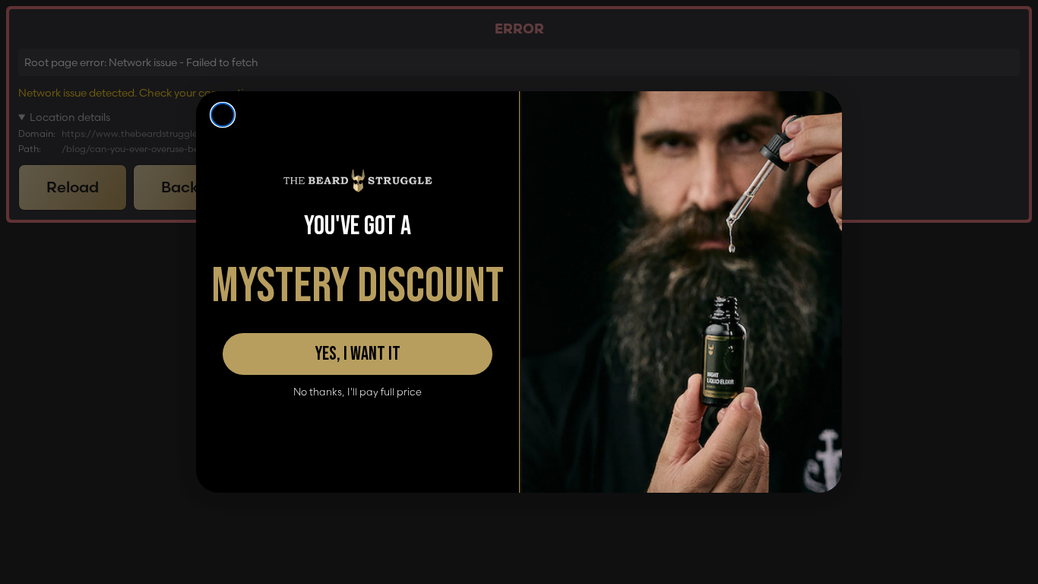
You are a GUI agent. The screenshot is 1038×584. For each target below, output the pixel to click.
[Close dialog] (222, 114)
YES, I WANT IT (357, 354)
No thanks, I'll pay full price (357, 392)
